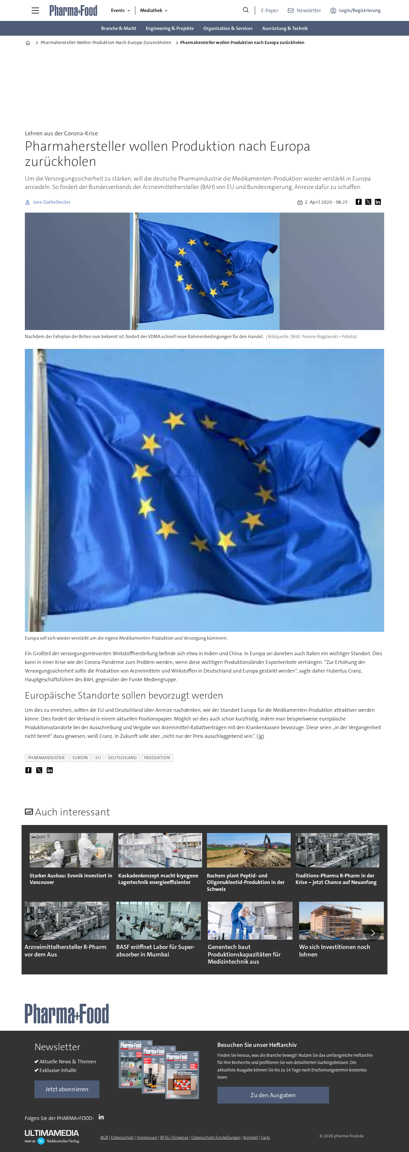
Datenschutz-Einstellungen (215, 1137)
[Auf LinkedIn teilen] (379, 202)
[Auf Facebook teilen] (359, 202)
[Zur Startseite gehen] (74, 10)
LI (102, 1117)
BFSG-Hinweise (174, 1137)
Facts (265, 1137)
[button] (36, 932)
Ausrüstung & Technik (285, 28)
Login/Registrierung (360, 10)
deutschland (122, 757)
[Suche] (246, 10)
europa (80, 757)
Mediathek (151, 10)
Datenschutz (122, 1137)
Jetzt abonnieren (67, 1089)
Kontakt (250, 1137)
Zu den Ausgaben (273, 1095)
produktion (157, 757)
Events (118, 10)
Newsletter (309, 10)
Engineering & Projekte (170, 28)
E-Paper (269, 10)
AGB (104, 1137)
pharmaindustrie (46, 757)
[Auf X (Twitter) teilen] (369, 202)
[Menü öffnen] (35, 10)
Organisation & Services (228, 28)
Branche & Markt (118, 28)
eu (98, 757)
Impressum (147, 1137)
